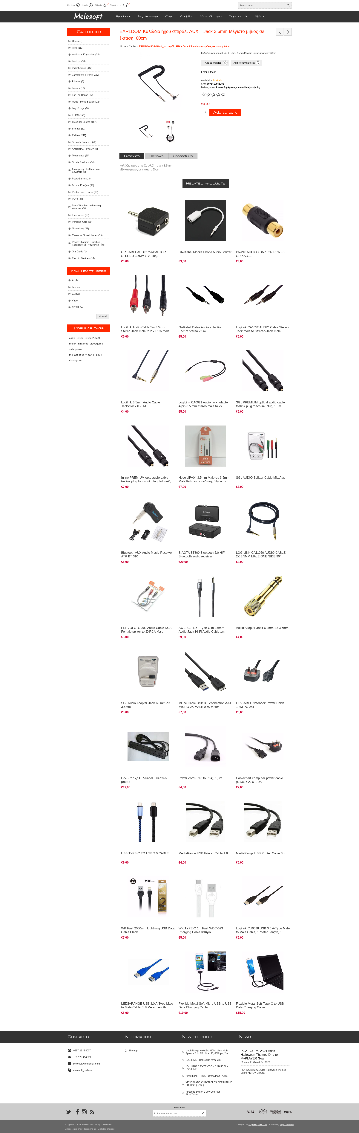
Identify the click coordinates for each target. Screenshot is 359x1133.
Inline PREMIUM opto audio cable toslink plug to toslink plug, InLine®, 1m (146, 481)
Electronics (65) (80, 215)
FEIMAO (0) (78, 115)
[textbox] (261, 5)
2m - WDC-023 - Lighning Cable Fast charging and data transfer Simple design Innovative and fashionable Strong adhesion (147, 876)
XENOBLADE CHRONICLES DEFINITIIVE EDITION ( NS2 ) (208, 1084)
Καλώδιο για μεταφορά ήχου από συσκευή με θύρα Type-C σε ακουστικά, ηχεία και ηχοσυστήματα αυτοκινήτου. (203, 575)
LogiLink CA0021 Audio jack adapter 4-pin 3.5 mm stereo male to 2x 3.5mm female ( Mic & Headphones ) (204, 406)
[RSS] (92, 1112)
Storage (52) (78, 128)
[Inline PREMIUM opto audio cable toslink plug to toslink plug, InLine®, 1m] (148, 446)
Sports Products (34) (83, 162)
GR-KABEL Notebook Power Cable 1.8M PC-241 (260, 705)
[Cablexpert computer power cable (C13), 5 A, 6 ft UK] (263, 747)
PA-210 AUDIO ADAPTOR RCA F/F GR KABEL (260, 254)
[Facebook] (76, 1112)
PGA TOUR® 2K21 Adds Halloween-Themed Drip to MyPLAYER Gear (259, 1054)
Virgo (75, 300)
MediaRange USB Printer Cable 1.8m (204, 853)
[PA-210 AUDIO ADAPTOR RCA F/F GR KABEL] (263, 221)
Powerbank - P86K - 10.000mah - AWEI (206, 1075)
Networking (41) (80, 228)
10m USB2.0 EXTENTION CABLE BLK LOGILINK (206, 1068)
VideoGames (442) (82, 68)
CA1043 (127, 272)
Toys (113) (77, 47)
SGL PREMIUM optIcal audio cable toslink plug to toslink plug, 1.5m (260, 404)
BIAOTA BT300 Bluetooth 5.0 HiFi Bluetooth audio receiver (202, 554)
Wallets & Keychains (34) (85, 54)
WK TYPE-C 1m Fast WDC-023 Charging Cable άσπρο (201, 930)
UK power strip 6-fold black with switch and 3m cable (146, 725)
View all (103, 316)
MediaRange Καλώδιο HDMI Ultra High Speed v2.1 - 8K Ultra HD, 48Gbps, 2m (206, 1052)
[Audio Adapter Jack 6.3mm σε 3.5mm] (263, 596)
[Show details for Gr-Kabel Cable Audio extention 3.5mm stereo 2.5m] (205, 296)
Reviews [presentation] (156, 156)
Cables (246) (79, 135)
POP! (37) (77, 198)
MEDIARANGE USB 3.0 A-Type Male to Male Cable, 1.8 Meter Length (147, 1005)
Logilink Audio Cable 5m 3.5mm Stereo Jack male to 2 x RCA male (145, 329)
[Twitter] (68, 1112)
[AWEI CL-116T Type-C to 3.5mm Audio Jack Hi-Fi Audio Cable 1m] (205, 596)
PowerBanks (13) (81, 178)
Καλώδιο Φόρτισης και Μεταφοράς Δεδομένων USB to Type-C (204, 875)
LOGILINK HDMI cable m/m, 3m (203, 1060)
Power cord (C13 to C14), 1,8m (200, 778)
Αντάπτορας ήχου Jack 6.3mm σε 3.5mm (258, 572)
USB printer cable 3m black (252, 798)
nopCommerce (287, 1124)
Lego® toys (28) (80, 108)
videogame (75, 360)
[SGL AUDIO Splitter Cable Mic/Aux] (263, 446)
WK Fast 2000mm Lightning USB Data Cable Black (147, 930)
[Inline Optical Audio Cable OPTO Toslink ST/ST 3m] (263, 371)
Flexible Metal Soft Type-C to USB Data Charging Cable (260, 1005)
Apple (75, 280)
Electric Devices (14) (83, 258)
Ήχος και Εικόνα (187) (84, 122)
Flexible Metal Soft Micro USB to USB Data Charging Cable (205, 1005)
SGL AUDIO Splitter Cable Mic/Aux (260, 477)
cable (72, 337)
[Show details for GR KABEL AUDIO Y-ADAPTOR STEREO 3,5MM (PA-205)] (148, 221)
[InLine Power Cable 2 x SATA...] (279, 32)
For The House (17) (82, 95)
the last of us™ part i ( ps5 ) (85, 354)
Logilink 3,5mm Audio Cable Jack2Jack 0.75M (140, 404)
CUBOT (76, 293)
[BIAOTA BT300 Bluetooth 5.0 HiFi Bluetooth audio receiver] (205, 521)
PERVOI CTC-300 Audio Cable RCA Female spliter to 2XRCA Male (146, 629)
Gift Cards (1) (79, 251)
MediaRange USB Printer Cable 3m (260, 853)
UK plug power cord (248, 723)
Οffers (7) (77, 41)
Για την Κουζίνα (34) (83, 185)
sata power (75, 349)
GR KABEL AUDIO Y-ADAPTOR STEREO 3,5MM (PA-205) (143, 254)
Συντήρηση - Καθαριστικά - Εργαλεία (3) (86, 170)
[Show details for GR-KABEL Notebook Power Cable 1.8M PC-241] (263, 671)
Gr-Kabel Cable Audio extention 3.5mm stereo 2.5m (200, 329)
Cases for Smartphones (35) (87, 235)
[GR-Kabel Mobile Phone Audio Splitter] (205, 221)
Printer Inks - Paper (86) (85, 192)
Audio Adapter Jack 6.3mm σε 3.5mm (262, 628)
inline (80, 337)
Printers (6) (78, 81)
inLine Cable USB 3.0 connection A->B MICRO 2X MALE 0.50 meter (205, 705)
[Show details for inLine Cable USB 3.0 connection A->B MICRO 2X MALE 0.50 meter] (205, 671)
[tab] (132, 156)
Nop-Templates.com (257, 1124)
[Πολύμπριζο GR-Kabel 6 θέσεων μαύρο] (148, 747)
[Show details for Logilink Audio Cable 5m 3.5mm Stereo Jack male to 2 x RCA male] (148, 296)
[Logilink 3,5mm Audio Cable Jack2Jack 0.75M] (148, 371)
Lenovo (76, 287)
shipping (110, 1129)
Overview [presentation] (132, 156)
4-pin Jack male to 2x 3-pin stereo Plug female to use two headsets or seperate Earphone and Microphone (205, 200)
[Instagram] (84, 1112)
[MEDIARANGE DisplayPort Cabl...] (288, 32)
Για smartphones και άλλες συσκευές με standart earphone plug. (147, 349)
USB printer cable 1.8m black (195, 798)
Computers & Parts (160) (85, 74)
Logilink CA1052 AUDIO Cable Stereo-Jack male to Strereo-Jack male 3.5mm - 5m (262, 331)
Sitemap (132, 1050)
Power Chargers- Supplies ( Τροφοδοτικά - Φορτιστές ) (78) (88, 243)
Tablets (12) (78, 88)
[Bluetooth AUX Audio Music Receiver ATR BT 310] (148, 521)
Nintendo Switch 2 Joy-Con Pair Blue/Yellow (202, 1093)
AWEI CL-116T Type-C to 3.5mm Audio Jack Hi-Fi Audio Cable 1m (202, 629)
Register (71, 5)
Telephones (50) (80, 155)
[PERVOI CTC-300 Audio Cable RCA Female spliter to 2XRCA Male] (148, 596)
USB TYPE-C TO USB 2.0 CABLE (145, 853)
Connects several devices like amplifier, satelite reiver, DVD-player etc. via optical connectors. (262, 349)
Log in (85, 5)
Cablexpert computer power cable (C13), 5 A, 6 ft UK (259, 780)
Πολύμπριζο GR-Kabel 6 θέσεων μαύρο (144, 780)
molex (72, 343)
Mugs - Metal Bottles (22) (85, 101)
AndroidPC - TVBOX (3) (85, 148)
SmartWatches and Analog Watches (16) (86, 207)
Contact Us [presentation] (183, 156)
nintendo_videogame (90, 343)
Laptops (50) (78, 61)
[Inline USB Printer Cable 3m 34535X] (205, 822)
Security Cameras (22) (84, 142)
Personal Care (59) (82, 221)
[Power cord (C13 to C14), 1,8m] (205, 747)
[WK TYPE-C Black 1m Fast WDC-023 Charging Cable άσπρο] (205, 897)
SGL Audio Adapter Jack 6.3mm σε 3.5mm (145, 705)
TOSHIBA (77, 307)
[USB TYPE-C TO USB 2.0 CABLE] (148, 822)
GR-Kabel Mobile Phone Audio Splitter (205, 252)
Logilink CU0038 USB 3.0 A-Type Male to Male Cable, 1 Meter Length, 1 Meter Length (263, 932)
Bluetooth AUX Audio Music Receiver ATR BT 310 (147, 554)
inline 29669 (92, 337)
